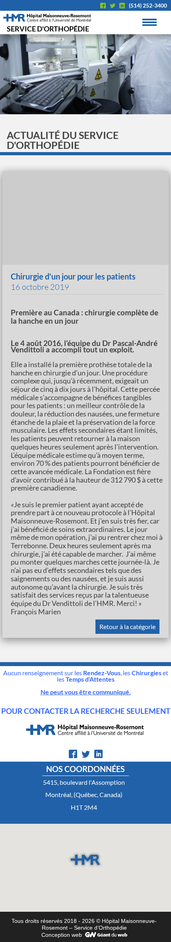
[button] (85, 860)
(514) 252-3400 (148, 5)
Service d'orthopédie (48, 28)
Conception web (61, 935)
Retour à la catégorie (127, 626)
